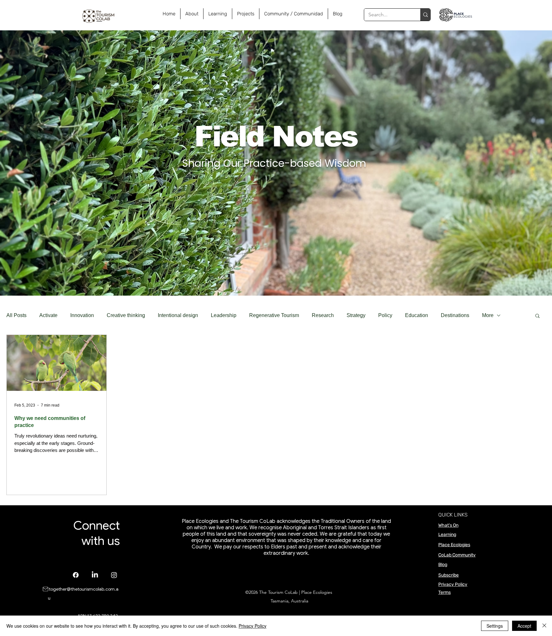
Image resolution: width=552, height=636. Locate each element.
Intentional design (178, 315)
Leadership (223, 315)
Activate (48, 315)
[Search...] (425, 15)
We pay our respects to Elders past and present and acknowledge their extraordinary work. (297, 550)
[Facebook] (76, 575)
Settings (495, 626)
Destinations (455, 315)
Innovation (82, 315)
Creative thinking (126, 315)
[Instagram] (114, 575)
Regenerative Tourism (274, 315)
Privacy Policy (452, 584)
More (488, 315)
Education (416, 315)
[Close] (544, 626)
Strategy (356, 315)
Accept (524, 626)
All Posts (16, 315)
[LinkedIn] (95, 575)
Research (323, 315)
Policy (385, 315)
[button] (537, 316)
